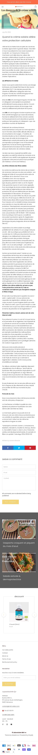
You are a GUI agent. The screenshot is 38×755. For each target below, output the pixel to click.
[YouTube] (11, 724)
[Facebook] (3, 724)
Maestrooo (15, 735)
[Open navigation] (3, 6)
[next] (34, 615)
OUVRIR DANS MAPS (8, 715)
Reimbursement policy (9, 662)
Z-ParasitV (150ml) (14, 624)
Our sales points (7, 650)
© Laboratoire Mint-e (19, 732)
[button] (8, 752)
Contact (5, 653)
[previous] (4, 615)
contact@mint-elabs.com (10, 706)
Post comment (10, 502)
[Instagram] (7, 724)
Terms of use (6, 659)
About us (5, 656)
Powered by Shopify (26, 735)
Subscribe (9, 684)
